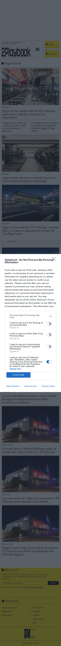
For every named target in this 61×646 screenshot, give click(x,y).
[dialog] (30, 323)
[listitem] (30, 316)
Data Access (30, 386)
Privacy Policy (48, 386)
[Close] (55, 260)
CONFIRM (18, 375)
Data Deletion (13, 386)
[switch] (48, 323)
